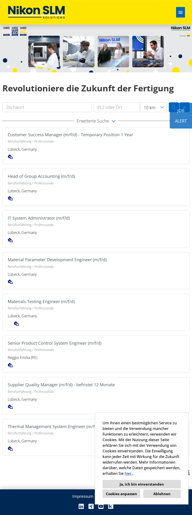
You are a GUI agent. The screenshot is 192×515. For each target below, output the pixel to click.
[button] (96, 120)
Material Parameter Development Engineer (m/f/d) (57, 259)
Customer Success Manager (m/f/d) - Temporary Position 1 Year (70, 134)
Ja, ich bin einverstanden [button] (142, 484)
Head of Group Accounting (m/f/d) (41, 176)
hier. (129, 473)
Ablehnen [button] (161, 493)
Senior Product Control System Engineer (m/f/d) (54, 343)
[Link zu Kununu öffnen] (110, 506)
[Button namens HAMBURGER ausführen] (180, 12)
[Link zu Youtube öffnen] (101, 506)
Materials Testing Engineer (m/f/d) (41, 301)
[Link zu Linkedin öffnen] (81, 506)
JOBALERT (181, 116)
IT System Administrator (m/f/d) (39, 218)
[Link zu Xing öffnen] (91, 506)
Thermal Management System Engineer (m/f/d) (54, 426)
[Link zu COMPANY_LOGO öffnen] (36, 12)
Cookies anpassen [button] (121, 493)
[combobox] (153, 107)
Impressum (82, 496)
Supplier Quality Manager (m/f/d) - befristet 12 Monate (61, 384)
